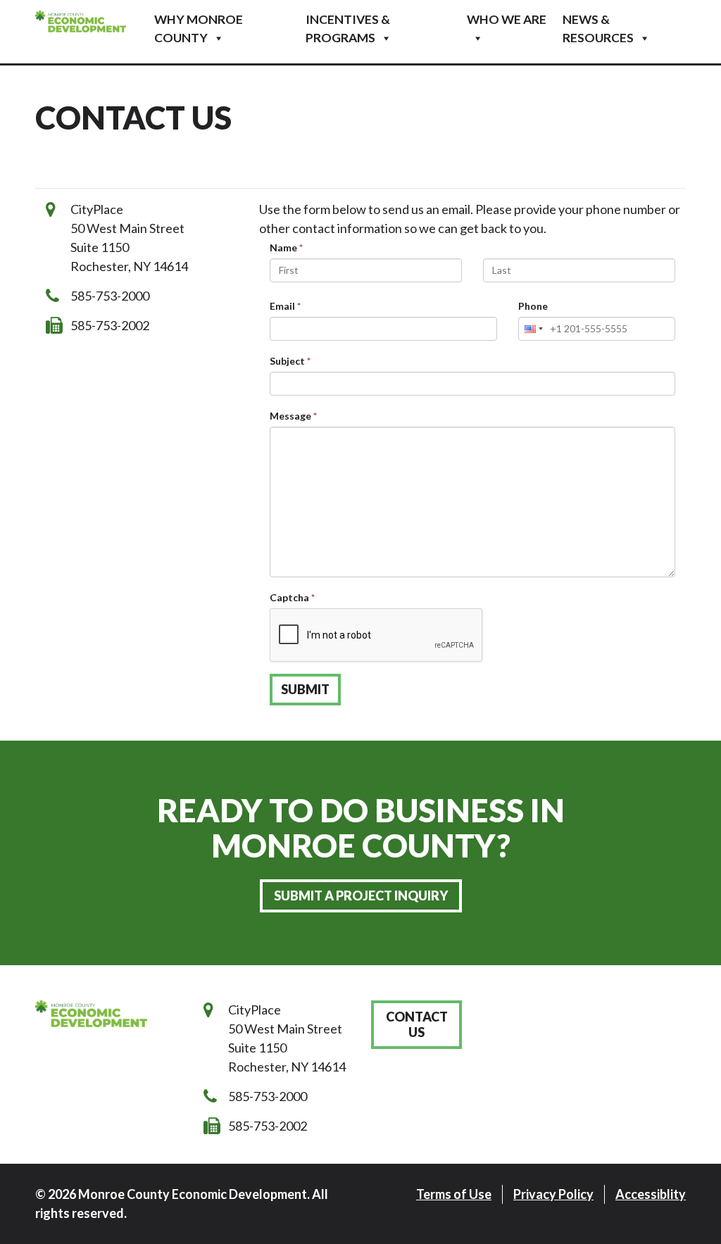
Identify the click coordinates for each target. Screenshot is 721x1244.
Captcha (292, 597)
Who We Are (506, 19)
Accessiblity (650, 1194)
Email (285, 306)
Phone (533, 306)
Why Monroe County (198, 28)
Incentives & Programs (348, 28)
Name (286, 247)
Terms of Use (453, 1194)
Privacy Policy (553, 1194)
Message (293, 416)
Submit (305, 689)
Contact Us (417, 1025)
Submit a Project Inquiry (361, 895)
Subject (290, 361)
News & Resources (598, 28)
